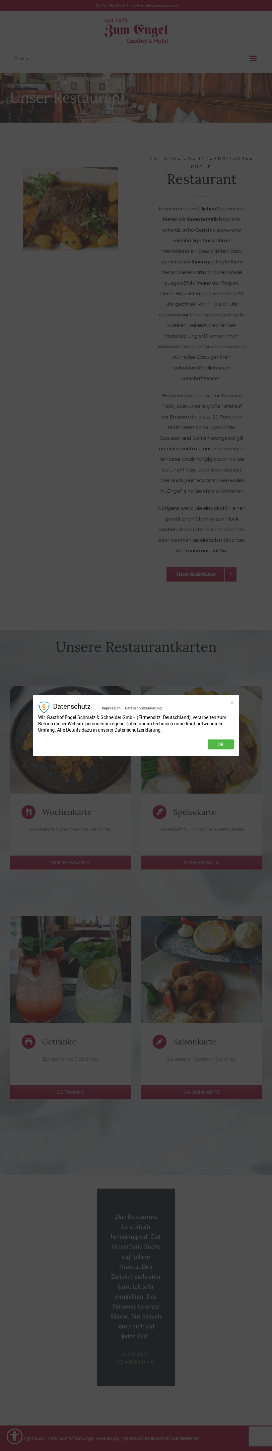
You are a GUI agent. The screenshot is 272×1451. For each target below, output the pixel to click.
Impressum (111, 707)
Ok (221, 745)
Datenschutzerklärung (143, 707)
